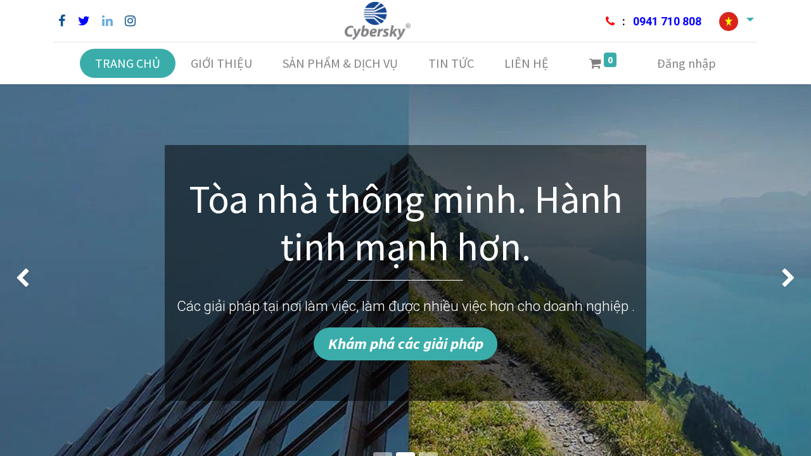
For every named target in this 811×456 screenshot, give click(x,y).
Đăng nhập (686, 63)
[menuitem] (128, 63)
